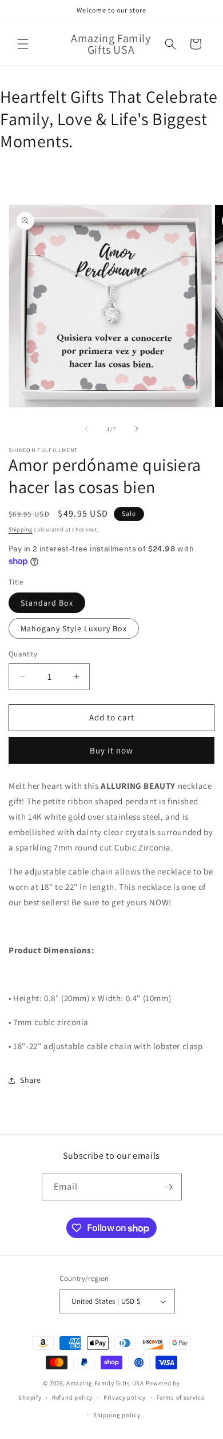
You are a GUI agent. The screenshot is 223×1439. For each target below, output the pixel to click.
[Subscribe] (168, 1187)
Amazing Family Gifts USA (105, 1383)
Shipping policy (117, 1415)
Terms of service (180, 1397)
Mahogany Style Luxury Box (74, 628)
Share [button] (30, 1080)
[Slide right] (136, 428)
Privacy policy (124, 1397)
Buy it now (111, 750)
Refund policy (72, 1397)
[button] (22, 44)
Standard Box (47, 603)
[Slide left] (86, 428)
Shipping (21, 529)
